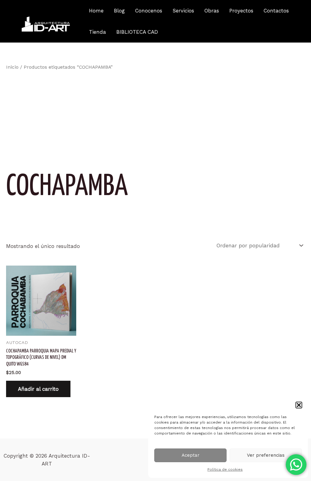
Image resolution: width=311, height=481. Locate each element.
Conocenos (148, 11)
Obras (211, 11)
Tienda (97, 32)
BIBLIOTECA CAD (137, 32)
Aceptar (191, 455)
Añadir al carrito (38, 389)
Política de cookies (225, 469)
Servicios (183, 11)
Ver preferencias (266, 455)
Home (96, 11)
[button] (299, 405)
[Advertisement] (155, 118)
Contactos (276, 11)
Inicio (12, 67)
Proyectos (241, 11)
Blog (119, 11)
